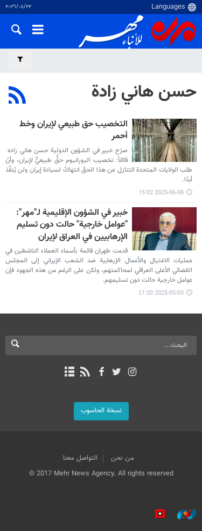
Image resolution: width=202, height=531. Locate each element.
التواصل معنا (80, 458)
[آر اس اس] (85, 372)
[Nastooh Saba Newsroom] (181, 514)
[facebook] (101, 372)
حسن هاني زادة (144, 92)
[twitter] (116, 372)
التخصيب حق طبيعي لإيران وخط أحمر (73, 131)
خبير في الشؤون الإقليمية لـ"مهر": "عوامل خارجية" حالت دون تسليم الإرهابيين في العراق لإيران (72, 225)
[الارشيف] (69, 372)
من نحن (122, 458)
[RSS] (17, 96)
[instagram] (132, 372)
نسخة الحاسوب (101, 410)
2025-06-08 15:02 (161, 193)
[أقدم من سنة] (164, 140)
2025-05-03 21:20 (161, 293)
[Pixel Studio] (154, 514)
